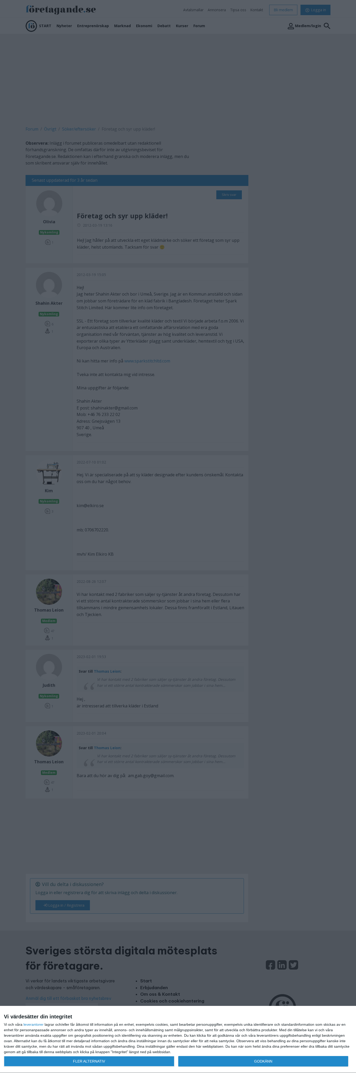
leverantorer (33, 1024)
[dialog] (178, 1039)
